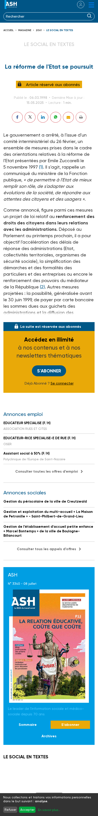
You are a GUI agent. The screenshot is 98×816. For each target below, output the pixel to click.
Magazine (24, 30)
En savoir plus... (49, 810)
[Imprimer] (81, 117)
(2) (42, 287)
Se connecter (62, 383)
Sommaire (28, 724)
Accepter (27, 809)
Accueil (8, 30)
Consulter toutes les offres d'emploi (46, 471)
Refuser (10, 809)
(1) (41, 167)
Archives (49, 736)
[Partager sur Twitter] (30, 117)
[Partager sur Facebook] (17, 117)
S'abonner (49, 371)
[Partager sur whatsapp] (55, 117)
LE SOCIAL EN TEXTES (59, 30)
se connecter (77, 4)
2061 (39, 30)
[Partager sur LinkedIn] (42, 117)
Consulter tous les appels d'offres (46, 549)
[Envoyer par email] (68, 117)
